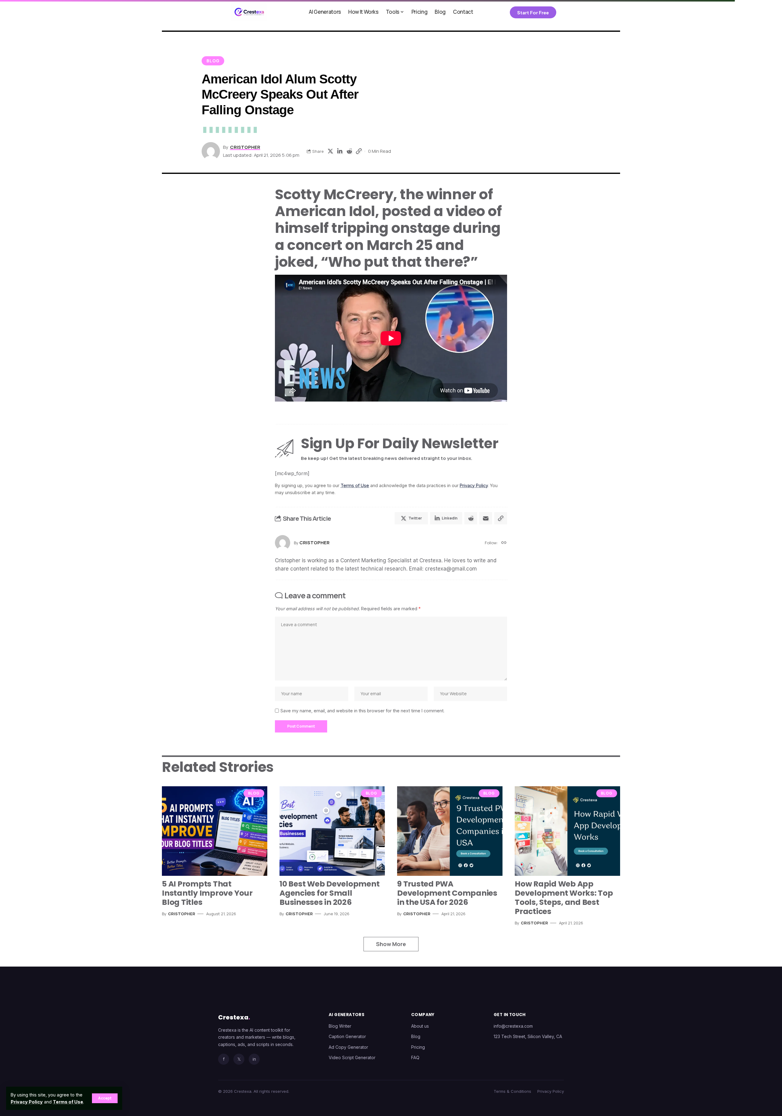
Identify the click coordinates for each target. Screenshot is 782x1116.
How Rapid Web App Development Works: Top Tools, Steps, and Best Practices (564, 898)
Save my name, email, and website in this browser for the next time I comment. (362, 710)
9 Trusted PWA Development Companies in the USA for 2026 (447, 893)
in (254, 1059)
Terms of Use (68, 1101)
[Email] (485, 518)
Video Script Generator (352, 1057)
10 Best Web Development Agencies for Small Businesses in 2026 (329, 893)
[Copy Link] (358, 151)
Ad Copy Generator (348, 1047)
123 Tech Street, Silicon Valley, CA (528, 1036)
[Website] (504, 542)
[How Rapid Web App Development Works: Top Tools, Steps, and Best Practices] (567, 831)
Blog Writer (340, 1026)
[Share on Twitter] (330, 151)
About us (420, 1026)
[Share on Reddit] (349, 151)
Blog (212, 61)
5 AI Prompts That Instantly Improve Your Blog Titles (207, 893)
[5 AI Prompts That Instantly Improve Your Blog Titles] (214, 831)
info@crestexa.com (513, 1026)
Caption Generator (347, 1036)
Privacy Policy (27, 1101)
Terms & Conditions (512, 1091)
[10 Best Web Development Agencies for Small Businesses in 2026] (332, 831)
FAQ (415, 1057)
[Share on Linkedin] (339, 151)
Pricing (418, 1047)
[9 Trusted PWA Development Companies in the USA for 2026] (449, 831)
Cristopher (245, 147)
